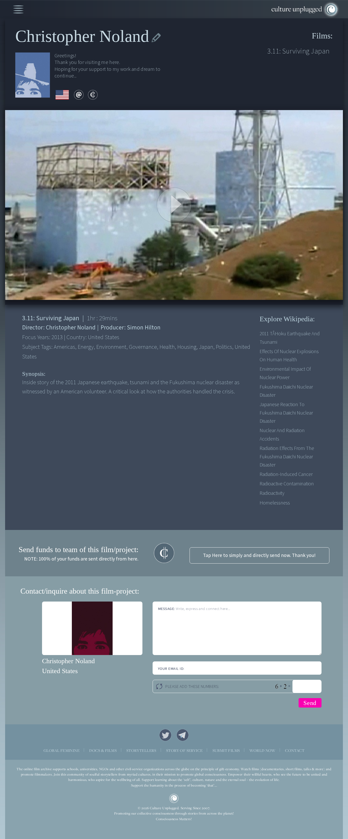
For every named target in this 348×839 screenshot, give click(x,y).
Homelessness (275, 503)
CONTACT (294, 750)
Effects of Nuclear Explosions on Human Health (289, 355)
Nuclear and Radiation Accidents (282, 434)
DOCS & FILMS (103, 750)
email (79, 95)
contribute (93, 95)
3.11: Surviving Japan (298, 51)
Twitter (165, 735)
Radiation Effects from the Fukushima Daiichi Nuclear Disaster (287, 457)
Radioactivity (272, 493)
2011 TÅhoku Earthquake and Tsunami (290, 337)
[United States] (62, 95)
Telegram (183, 735)
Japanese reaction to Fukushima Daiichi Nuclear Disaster (286, 413)
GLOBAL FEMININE (61, 750)
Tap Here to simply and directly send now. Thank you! (259, 555)
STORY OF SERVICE (184, 750)
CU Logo (174, 798)
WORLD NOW (262, 750)
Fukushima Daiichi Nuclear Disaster (286, 391)
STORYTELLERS (141, 750)
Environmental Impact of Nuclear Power (285, 373)
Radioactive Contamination (287, 483)
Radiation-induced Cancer (286, 474)
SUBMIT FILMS (226, 750)
